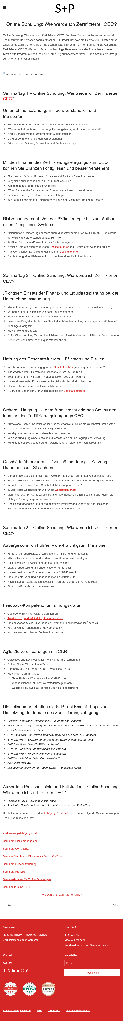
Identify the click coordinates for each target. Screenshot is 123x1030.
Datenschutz (54, 1010)
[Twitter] (9, 970)
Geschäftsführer (59, 247)
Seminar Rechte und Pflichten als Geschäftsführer (33, 856)
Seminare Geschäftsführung (20, 864)
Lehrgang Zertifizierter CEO (61, 813)
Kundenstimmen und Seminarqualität (86, 945)
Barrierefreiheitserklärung (78, 1010)
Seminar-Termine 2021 (16, 887)
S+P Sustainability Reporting (17, 1010)
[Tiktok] (27, 970)
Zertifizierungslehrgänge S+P (20, 833)
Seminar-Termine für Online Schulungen (27, 879)
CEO (7, 99)
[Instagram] (22, 970)
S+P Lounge (72, 934)
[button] (4, 7)
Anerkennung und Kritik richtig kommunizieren (35, 618)
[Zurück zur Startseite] (61, 7)
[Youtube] (18, 970)
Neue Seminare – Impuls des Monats (25, 934)
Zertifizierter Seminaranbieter (20, 940)
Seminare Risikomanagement (20, 841)
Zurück (8, 904)
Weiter (115, 904)
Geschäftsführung (74, 391)
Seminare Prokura (14, 871)
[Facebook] (4, 970)
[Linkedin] (13, 970)
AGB (39, 1010)
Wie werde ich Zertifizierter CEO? (61, 894)
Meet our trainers (74, 940)
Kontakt (7, 962)
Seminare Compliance (16, 848)
